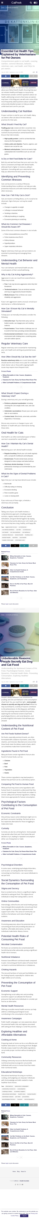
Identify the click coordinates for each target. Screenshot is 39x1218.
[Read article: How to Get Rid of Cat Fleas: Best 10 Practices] (5, 585)
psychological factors (8, 1099)
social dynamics (29, 1099)
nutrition (15, 537)
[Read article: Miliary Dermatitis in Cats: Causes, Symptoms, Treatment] (5, 557)
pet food (17, 1096)
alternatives (9, 1086)
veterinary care (20, 540)
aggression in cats (11, 527)
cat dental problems (8, 529)
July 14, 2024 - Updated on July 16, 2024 (12, 72)
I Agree (24, 1215)
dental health (19, 535)
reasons (19, 1099)
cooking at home (7, 1091)
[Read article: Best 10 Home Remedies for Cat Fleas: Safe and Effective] (5, 592)
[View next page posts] (21, 387)
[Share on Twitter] (15, 76)
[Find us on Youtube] (22, 1185)
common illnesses (7, 535)
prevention (25, 1096)
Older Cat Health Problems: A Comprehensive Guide (19, 382)
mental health (6, 537)
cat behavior (22, 527)
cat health (5, 532)
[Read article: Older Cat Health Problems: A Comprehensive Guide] (5, 571)
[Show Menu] (2, 2)
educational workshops (9, 1094)
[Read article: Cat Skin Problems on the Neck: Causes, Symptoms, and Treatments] (5, 578)
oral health (23, 537)
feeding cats (29, 535)
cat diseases (27, 529)
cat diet (18, 529)
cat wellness (26, 532)
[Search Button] (31, 2)
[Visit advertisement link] (19, 83)
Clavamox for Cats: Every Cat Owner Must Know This (20, 380)
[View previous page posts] (18, 387)
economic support (19, 1091)
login (7, 604)
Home (2, 7)
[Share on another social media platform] (33, 76)
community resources (8, 1089)
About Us (23, 1171)
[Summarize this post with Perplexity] (24, 76)
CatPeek (16, 2)
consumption (21, 1089)
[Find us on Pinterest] (17, 1185)
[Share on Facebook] (5, 76)
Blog (18, 1171)
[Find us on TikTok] (15, 1185)
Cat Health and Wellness (12, 7)
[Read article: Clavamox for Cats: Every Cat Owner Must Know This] (5, 564)
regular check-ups (7, 540)
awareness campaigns (21, 1086)
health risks (21, 1094)
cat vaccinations (15, 532)
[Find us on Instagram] (20, 1185)
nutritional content (7, 1096)
